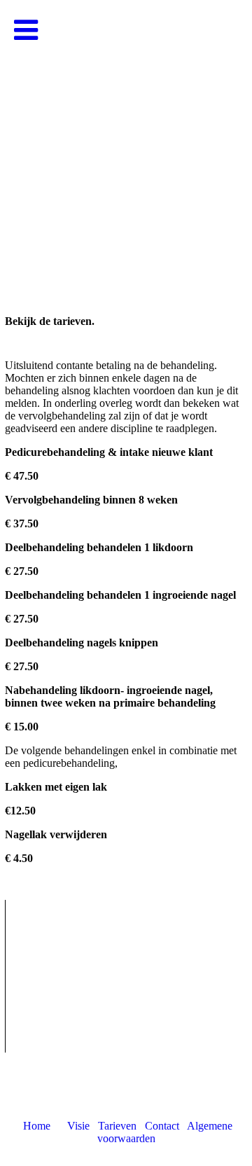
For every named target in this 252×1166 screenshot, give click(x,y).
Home (36, 1126)
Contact (162, 1126)
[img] (126, 140)
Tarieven (117, 1126)
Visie (78, 1126)
